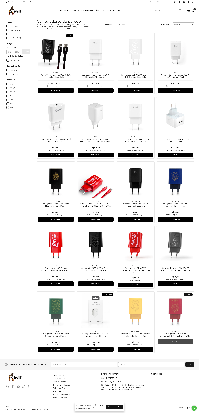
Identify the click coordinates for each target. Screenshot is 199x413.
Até (15, 48)
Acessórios (106, 10)
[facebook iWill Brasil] (179, 2)
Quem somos (58, 375)
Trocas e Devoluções (61, 385)
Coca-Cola (75, 10)
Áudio (98, 10)
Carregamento (87, 10)
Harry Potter (64, 10)
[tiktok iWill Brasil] (188, 2)
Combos (116, 10)
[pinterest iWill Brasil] (192, 2)
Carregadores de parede (75, 25)
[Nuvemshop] (186, 408)
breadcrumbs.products (45, 27)
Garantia (152, 2)
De (7, 48)
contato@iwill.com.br (25, 2)
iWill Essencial (95, 72)
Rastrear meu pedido (61, 378)
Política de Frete (59, 391)
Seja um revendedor (163, 2)
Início (39, 25)
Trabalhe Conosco (60, 398)
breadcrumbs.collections (53, 25)
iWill (175, 72)
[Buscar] (180, 10)
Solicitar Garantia (59, 382)
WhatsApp (11, 2)
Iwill (95, 331)
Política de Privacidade (62, 388)
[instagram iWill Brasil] (175, 2)
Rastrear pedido (143, 2)
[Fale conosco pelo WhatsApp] (194, 408)
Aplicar (26, 52)
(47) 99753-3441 (110, 378)
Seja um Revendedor (61, 395)
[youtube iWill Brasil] (184, 2)
